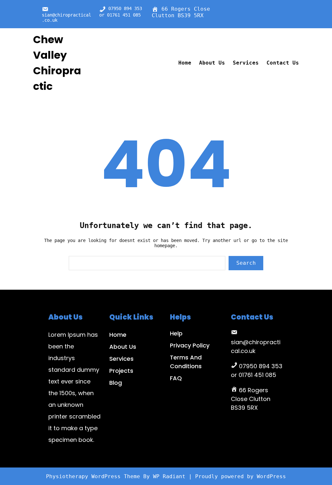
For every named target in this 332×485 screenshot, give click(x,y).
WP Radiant (169, 476)
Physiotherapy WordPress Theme (94, 476)
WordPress (271, 476)
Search (246, 263)
